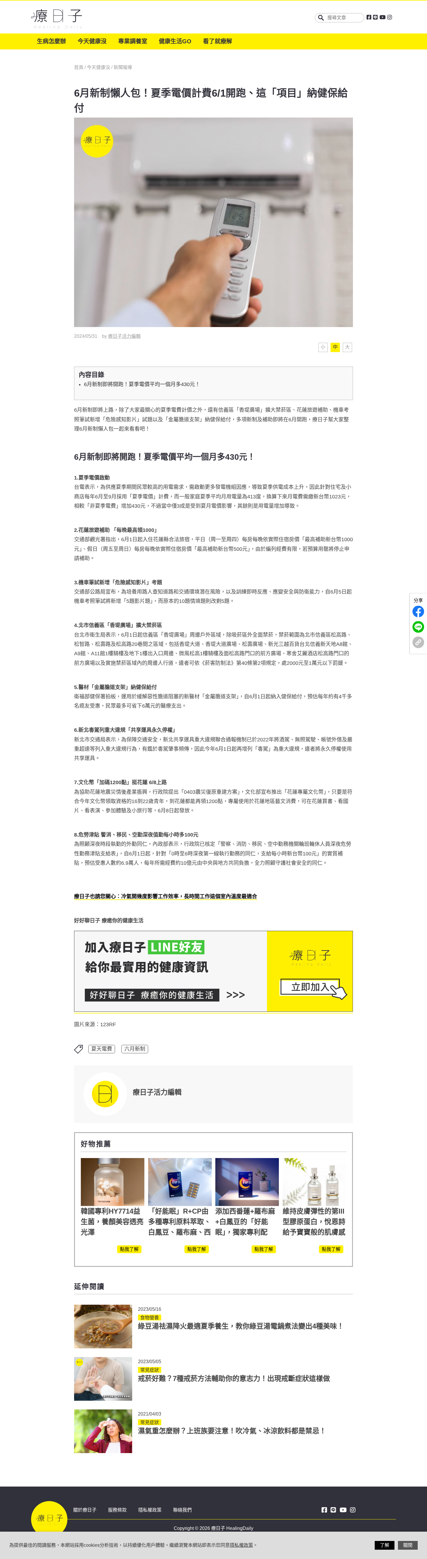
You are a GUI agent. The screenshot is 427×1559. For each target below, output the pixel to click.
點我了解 (129, 1249)
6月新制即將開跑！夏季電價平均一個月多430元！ (142, 384)
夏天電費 (101, 1049)
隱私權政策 (150, 1509)
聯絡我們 (182, 1509)
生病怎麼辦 (51, 41)
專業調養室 (132, 41)
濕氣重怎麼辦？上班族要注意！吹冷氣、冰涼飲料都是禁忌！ (232, 1431)
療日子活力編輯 (124, 336)
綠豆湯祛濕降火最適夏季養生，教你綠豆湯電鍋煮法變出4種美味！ (241, 1326)
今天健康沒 (92, 41)
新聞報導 (123, 67)
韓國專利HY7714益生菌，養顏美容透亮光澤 (112, 1221)
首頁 (79, 67)
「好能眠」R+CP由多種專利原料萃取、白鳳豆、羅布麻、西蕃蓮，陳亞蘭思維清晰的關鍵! (179, 1232)
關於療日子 (84, 1509)
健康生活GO (175, 41)
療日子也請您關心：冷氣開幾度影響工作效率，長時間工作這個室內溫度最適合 (165, 896)
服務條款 (117, 1509)
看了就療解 (217, 41)
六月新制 (134, 1049)
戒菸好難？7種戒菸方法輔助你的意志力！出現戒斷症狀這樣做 (234, 1378)
